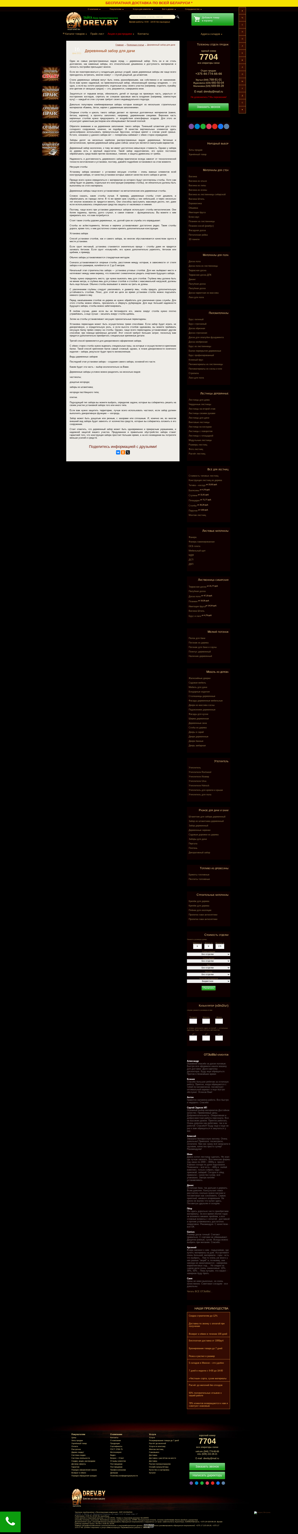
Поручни (198, 510)
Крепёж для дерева (199, 901)
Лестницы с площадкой (201, 435)
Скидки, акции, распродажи (83, 1461)
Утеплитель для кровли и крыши (206, 790)
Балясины (199, 490)
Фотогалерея (115, 1452)
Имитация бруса (197, 212)
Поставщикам (116, 1464)
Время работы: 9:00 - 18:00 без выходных (149, 22)
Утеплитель (195, 767)
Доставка (153, 1455)
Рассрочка (76, 1449)
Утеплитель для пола (200, 794)
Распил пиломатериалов (160, 1464)
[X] (128, 452)
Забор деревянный (198, 825)
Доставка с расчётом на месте (162, 1458)
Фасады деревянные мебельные (206, 700)
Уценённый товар (197, 154)
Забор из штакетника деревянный (206, 821)
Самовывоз (154, 1452)
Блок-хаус (194, 217)
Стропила (194, 373)
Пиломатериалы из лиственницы (206, 364)
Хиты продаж (195, 150)
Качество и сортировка (159, 1470)
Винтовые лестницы (199, 422)
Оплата (74, 1446)
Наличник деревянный (200, 656)
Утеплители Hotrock (199, 785)
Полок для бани (197, 638)
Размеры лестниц (198, 444)
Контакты (143, 33)
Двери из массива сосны (202, 705)
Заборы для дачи (198, 839)
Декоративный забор (199, 852)
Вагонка (193, 176)
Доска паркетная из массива (203, 293)
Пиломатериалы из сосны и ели (205, 368)
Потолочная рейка (198, 235)
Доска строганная (198, 333)
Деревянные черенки (199, 830)
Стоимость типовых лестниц (203, 475)
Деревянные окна (198, 723)
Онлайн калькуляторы (158, 1467)
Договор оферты (78, 1464)
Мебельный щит (197, 550)
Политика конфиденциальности (124, 1476)
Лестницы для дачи (199, 417)
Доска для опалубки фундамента (206, 337)
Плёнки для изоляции (200, 910)
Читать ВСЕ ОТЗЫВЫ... (199, 1291)
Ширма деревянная (199, 718)
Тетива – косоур (203, 485)
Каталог (152, 1473)
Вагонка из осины (198, 190)
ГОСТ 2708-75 (116, 1449)
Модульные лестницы (200, 440)
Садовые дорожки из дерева (203, 834)
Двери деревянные (198, 736)
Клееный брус (196, 359)
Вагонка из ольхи (198, 181)
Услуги (152, 1437)
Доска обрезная (197, 328)
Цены (73, 1437)
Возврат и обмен (78, 1473)
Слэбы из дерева (198, 727)
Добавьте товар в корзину (210, 19)
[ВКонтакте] (118, 452)
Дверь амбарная (197, 745)
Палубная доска (197, 284)
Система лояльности (80, 1458)
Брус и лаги (200, 616)
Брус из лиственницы (200, 346)
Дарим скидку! (77, 1452)
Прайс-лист (97, 33)
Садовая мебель (197, 682)
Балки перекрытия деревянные (205, 350)
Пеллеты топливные (199, 879)
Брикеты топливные (199, 874)
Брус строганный (197, 324)
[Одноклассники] (123, 452)
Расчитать (208, 988)
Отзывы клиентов (118, 1461)
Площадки (200, 500)
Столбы (198, 505)
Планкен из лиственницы (202, 221)
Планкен (199, 601)
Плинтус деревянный (200, 651)
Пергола (193, 843)
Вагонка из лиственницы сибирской (207, 194)
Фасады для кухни (198, 714)
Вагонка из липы (197, 185)
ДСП (191, 559)
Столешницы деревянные (202, 696)
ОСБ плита (194, 546)
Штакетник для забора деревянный (207, 816)
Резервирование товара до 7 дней (164, 1440)
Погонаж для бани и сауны (203, 647)
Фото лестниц (196, 449)
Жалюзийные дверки (199, 678)
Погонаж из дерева (198, 642)
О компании (115, 1440)
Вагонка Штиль (197, 199)
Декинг (192, 279)
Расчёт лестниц (197, 453)
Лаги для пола (196, 297)
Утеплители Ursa (197, 781)
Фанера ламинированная (202, 541)
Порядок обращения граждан (84, 1476)
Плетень (193, 848)
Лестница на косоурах (200, 426)
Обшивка (193, 208)
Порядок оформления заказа (84, 1470)
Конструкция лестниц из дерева (205, 480)
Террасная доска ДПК (200, 275)
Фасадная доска (197, 230)
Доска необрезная (198, 342)
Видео (113, 1455)
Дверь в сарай (196, 732)
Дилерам (114, 1473)
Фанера (192, 537)
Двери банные (196, 741)
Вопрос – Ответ (117, 1458)
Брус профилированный (201, 355)
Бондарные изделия (199, 691)
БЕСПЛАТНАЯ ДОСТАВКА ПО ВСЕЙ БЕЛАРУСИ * (149, 3)
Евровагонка (195, 203)
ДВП (191, 564)
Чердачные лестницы (200, 404)
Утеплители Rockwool (200, 772)
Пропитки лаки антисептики (203, 914)
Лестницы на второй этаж (202, 408)
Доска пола (195, 261)
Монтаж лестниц (197, 515)
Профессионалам (118, 1470)
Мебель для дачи (198, 687)
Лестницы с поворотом (200, 431)
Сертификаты (116, 1446)
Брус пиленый (196, 319)
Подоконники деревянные (202, 709)
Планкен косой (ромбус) (201, 226)
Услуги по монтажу (157, 1446)
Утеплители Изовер (199, 776)
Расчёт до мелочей (157, 1443)
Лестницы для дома (199, 400)
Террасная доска (197, 270)
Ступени (199, 495)
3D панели (194, 239)
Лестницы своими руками (202, 413)
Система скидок (78, 1455)
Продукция (115, 1443)
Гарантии (75, 1467)
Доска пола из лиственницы (203, 266)
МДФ (191, 555)
